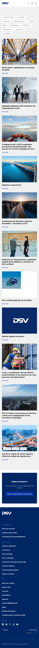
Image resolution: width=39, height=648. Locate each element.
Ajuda (4, 607)
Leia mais (17, 73)
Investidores (6, 595)
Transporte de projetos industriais (14, 562)
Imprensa (5, 599)
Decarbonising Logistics (10, 570)
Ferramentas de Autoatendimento (14, 536)
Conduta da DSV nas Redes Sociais (13, 615)
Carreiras (5, 591)
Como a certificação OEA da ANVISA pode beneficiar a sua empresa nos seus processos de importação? (19, 374)
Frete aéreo (6, 550)
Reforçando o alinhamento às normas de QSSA (18, 68)
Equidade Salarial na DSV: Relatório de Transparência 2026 (18, 107)
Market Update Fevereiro (13, 336)
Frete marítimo (7, 554)
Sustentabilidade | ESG (9, 603)
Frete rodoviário (8, 558)
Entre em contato (8, 583)
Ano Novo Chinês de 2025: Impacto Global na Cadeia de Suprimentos (17, 454)
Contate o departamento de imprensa (19, 494)
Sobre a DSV (6, 587)
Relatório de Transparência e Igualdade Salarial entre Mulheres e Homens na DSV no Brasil (19, 261)
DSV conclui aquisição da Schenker (17, 300)
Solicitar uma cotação (9, 533)
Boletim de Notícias (8, 611)
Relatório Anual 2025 (11, 184)
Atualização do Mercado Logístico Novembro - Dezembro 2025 (17, 222)
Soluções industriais (9, 546)
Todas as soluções (8, 574)
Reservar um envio (8, 528)
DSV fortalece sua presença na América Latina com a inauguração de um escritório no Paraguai (19, 415)
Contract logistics (8, 566)
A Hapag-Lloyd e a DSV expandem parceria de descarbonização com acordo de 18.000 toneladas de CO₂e (18, 146)
